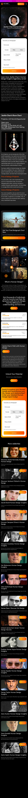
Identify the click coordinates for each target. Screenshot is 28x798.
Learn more (22, 449)
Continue (14, 71)
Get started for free (14, 237)
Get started (14, 308)
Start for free (21, 4)
